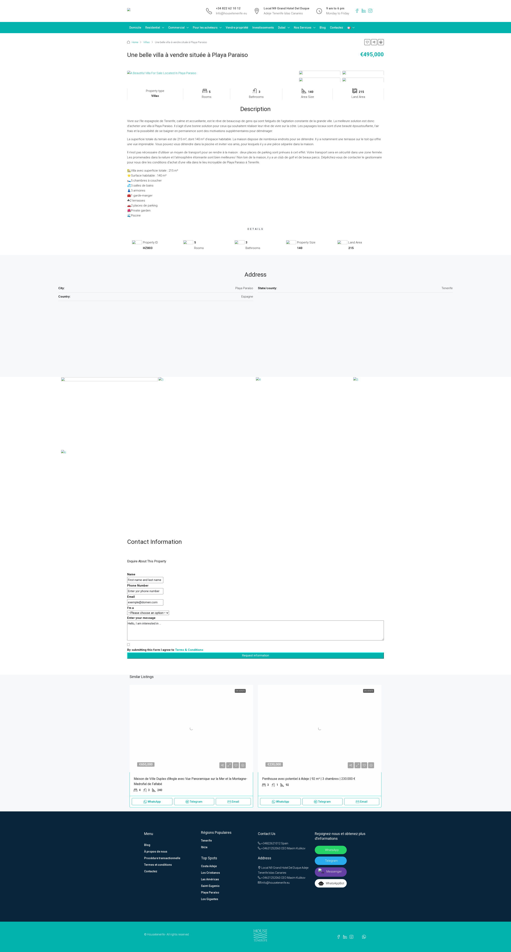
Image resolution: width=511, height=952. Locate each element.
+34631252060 (270, 848)
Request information (255, 655)
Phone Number (138, 585)
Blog (323, 27)
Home (135, 42)
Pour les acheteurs (205, 27)
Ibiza (204, 847)
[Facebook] (357, 11)
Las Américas (210, 879)
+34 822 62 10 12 (228, 8)
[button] (367, 42)
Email (131, 597)
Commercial (176, 27)
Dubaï (282, 27)
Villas (146, 42)
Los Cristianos (210, 872)
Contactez (336, 27)
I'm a (130, 608)
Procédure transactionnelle (162, 858)
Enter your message (141, 618)
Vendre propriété (237, 27)
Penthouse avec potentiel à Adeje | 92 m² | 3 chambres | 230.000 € (308, 779)
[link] (191, 728)
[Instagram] (370, 11)
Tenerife (206, 840)
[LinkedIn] (364, 11)
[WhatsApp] (382, 11)
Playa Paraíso (210, 892)
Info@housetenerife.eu (231, 13)
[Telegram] (376, 11)
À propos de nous (155, 851)
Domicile (135, 27)
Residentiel (152, 27)
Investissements (263, 27)
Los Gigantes (209, 899)
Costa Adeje (209, 866)
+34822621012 (270, 843)
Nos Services (302, 27)
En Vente (240, 691)
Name (131, 574)
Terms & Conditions (189, 650)
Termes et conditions (158, 864)
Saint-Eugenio (210, 885)
